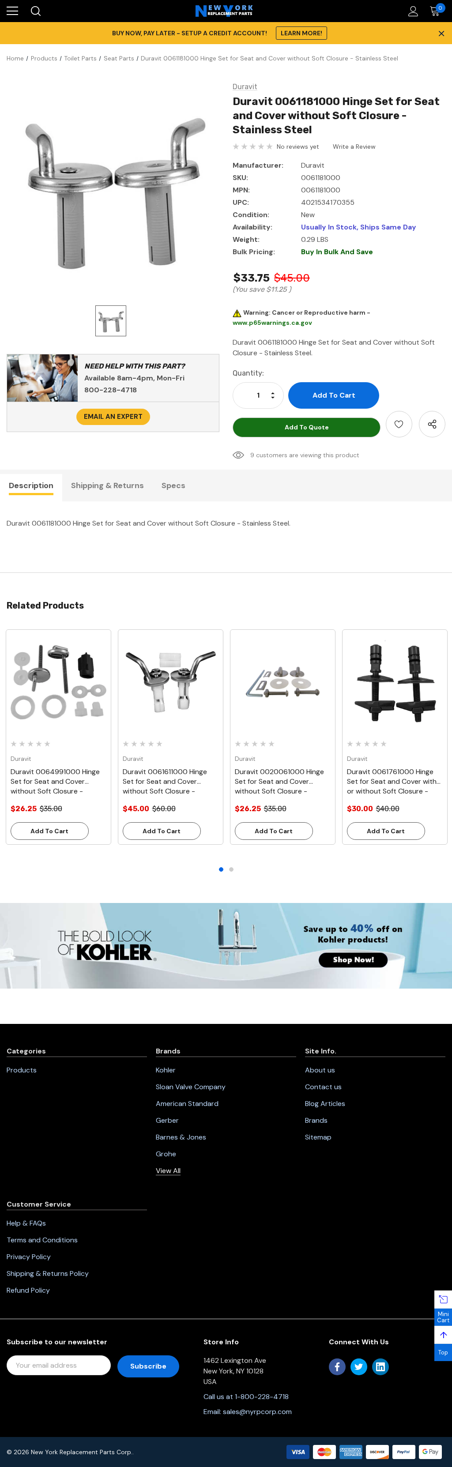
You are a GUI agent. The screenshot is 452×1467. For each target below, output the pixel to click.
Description (31, 485)
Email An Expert (113, 416)
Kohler (166, 1070)
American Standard (187, 1103)
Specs (173, 485)
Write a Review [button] (354, 146)
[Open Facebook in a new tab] (337, 1366)
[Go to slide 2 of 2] (231, 869)
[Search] (35, 11)
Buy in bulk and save (337, 251)
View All (168, 1170)
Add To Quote (307, 427)
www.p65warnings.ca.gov (272, 323)
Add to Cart (49, 831)
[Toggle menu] (12, 11)
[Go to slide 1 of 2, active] (221, 869)
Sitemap (318, 1137)
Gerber (167, 1120)
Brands (316, 1120)
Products (22, 1070)
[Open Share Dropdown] (432, 424)
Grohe (166, 1154)
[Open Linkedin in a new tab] (380, 1366)
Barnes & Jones (181, 1137)
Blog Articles (325, 1103)
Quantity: (248, 373)
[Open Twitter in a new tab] (358, 1366)
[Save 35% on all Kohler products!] (226, 945)
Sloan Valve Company (191, 1086)
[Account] (411, 11)
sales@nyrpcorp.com (257, 1411)
